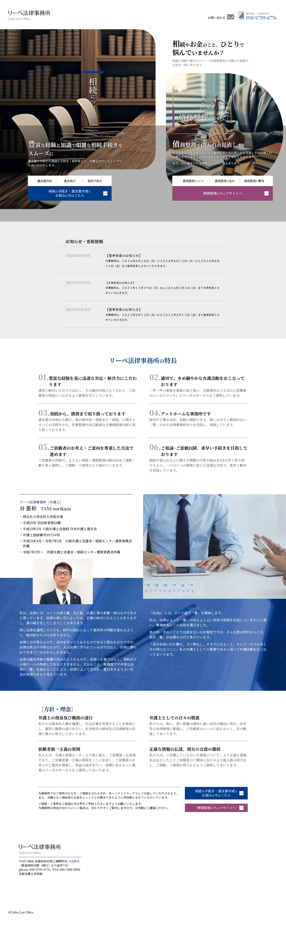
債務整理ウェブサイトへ (216, 807)
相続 (93, 95)
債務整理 (202, 117)
